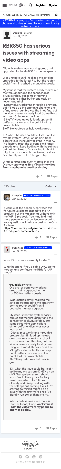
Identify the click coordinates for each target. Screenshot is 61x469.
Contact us (30, 443)
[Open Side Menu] (4, 5)
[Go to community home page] (13, 5)
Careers (30, 446)
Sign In (53, 5)
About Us (30, 441)
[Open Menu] (56, 14)
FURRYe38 (17, 248)
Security (30, 448)
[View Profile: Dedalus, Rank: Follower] (7, 34)
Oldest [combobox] (51, 186)
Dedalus (17, 33)
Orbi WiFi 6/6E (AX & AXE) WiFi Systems (28, 14)
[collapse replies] (30, 192)
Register (40, 5)
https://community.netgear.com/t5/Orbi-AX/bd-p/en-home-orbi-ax (30, 229)
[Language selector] (22, 5)
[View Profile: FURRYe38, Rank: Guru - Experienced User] (7, 249)
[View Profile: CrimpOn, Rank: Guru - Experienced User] (7, 197)
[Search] (31, 5)
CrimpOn (17, 195)
